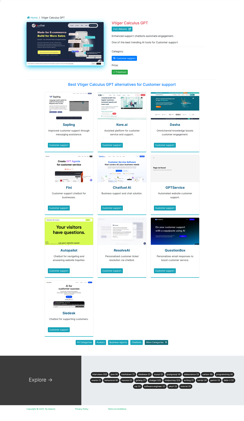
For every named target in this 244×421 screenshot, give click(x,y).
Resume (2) (127, 380)
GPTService (175, 187)
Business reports (118, 342)
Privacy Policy (81, 409)
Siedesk (69, 313)
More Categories (155, 342)
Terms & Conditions (117, 409)
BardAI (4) (202, 380)
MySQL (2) (158, 374)
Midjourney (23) (172, 380)
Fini (69, 187)
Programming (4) (224, 374)
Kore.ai (122, 125)
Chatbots (136, 342)
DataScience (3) (191, 374)
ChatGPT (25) (155, 380)
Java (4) (114, 374)
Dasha (175, 125)
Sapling (69, 125)
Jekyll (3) (173, 386)
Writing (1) (189, 380)
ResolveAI (122, 250)
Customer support (58, 145)
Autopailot (68, 250)
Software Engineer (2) (154, 386)
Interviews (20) (99, 374)
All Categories (84, 342)
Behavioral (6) (111, 380)
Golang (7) (141, 380)
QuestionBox (175, 250)
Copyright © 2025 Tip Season (41, 409)
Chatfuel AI (122, 187)
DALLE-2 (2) (229, 380)
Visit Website (120, 29)
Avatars (101, 342)
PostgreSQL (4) (173, 374)
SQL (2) (137, 386)
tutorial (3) (186, 386)
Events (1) (96, 380)
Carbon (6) (207, 374)
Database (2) (144, 374)
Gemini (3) (215, 380)
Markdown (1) (128, 374)
